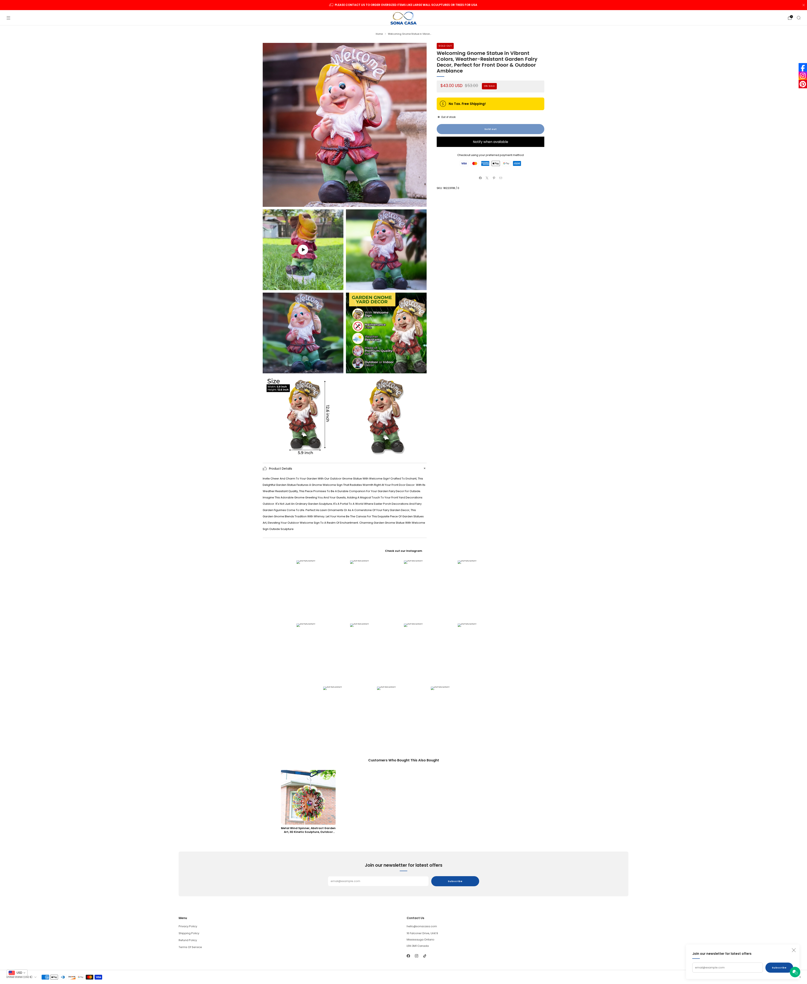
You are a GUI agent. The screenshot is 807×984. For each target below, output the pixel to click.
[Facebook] (803, 67)
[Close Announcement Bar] (803, 5)
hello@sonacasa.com (422, 926)
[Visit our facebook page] (408, 956)
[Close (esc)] (793, 950)
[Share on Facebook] (480, 178)
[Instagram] (803, 75)
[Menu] (8, 18)
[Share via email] (501, 178)
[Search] (798, 18)
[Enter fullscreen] (337, 285)
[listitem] (403, 5)
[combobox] (17, 972)
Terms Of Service (190, 947)
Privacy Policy (188, 926)
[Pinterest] (803, 84)
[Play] (303, 250)
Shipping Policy (189, 933)
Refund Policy (188, 940)
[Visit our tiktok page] (425, 956)
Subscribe (779, 967)
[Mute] (328, 285)
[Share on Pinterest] (494, 178)
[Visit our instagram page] (416, 956)
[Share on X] (487, 178)
